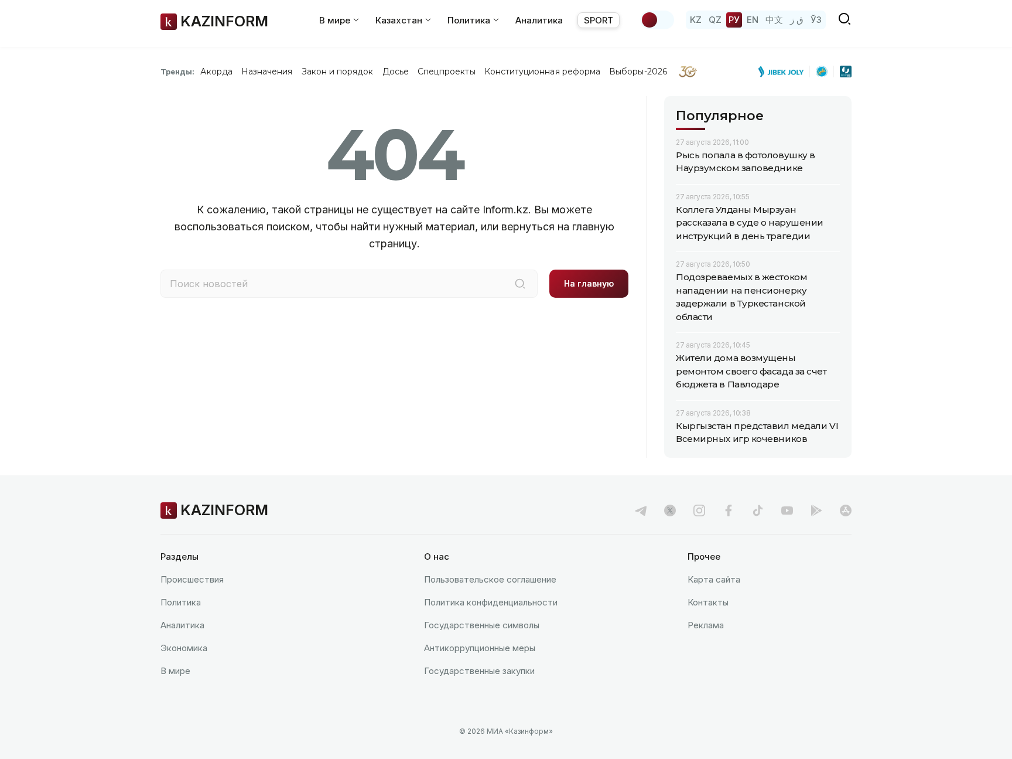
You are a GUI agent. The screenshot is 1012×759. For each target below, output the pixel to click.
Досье (395, 71)
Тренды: (177, 71)
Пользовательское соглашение (490, 579)
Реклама (706, 625)
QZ (715, 19)
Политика (180, 602)
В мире (175, 670)
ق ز (797, 19)
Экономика (183, 648)
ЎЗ (816, 19)
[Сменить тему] (657, 20)
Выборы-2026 (638, 71)
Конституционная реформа (542, 71)
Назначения (267, 71)
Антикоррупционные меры (479, 648)
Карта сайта (714, 579)
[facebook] (728, 510)
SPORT (598, 20)
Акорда (216, 71)
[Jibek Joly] (784, 71)
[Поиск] (520, 284)
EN (752, 19)
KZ (696, 19)
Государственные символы (481, 625)
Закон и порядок (338, 71)
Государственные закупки (479, 670)
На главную (589, 283)
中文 (774, 19)
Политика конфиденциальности (491, 602)
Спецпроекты (447, 71)
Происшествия (192, 579)
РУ (734, 19)
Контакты (708, 602)
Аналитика (539, 20)
